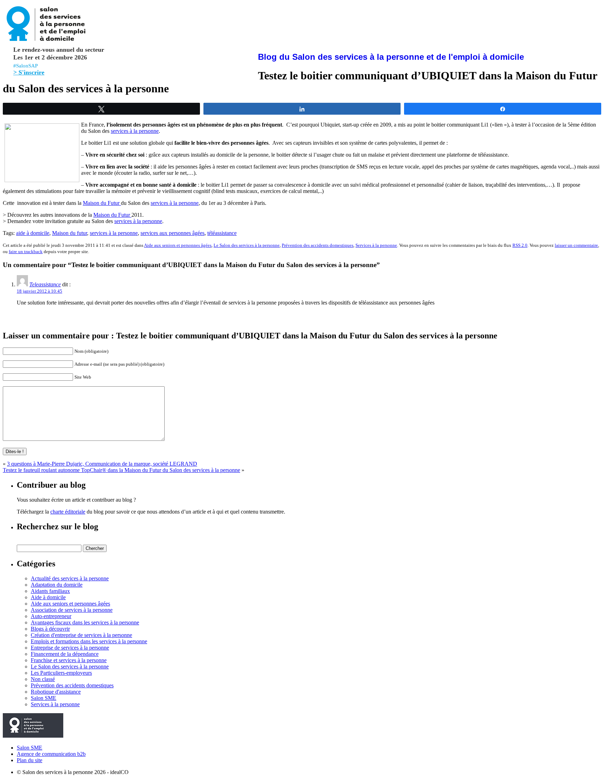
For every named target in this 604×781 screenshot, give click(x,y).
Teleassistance (45, 284)
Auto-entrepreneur (51, 616)
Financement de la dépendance (65, 654)
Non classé (43, 679)
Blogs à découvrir (50, 629)
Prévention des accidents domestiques (317, 245)
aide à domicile (32, 233)
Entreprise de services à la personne (70, 648)
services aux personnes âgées (172, 233)
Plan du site (29, 760)
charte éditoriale (67, 512)
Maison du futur (69, 233)
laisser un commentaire (576, 245)
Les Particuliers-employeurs (61, 673)
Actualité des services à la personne (70, 578)
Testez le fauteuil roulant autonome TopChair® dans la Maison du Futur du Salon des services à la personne (121, 470)
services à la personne (135, 131)
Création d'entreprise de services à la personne (81, 635)
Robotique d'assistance (56, 692)
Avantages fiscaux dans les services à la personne (85, 622)
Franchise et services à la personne (69, 660)
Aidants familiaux (50, 591)
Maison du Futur (102, 203)
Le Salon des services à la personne (247, 245)
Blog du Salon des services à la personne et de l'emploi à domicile (391, 57)
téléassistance (222, 233)
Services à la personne (376, 245)
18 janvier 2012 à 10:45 (39, 291)
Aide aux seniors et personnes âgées (177, 245)
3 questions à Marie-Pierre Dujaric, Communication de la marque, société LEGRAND (102, 464)
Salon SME (43, 698)
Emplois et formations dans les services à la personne (89, 641)
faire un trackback (26, 251)
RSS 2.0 (519, 245)
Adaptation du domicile (56, 585)
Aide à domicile (48, 597)
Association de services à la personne (72, 610)
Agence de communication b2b (51, 754)
